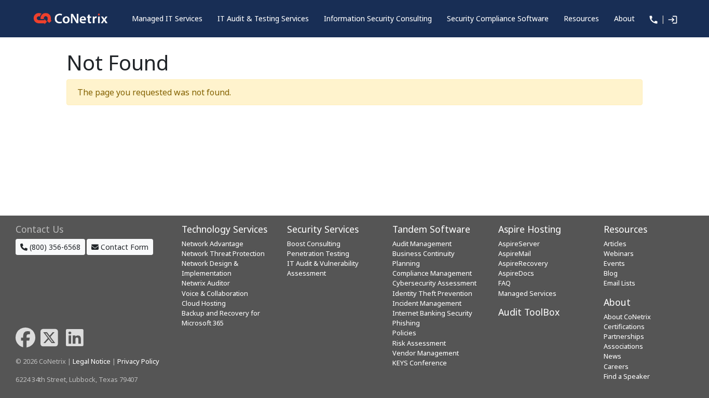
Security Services (323, 229)
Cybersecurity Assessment (434, 283)
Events (614, 263)
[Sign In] (671, 18)
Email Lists (619, 283)
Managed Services (527, 293)
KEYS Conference (419, 362)
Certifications (624, 326)
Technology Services (224, 229)
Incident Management (426, 303)
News (612, 356)
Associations (623, 346)
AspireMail (514, 253)
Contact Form (123, 247)
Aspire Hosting (529, 229)
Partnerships (624, 336)
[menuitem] (167, 18)
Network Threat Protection (223, 253)
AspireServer (519, 243)
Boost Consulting (313, 243)
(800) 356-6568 (54, 247)
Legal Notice (92, 361)
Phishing (406, 323)
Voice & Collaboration (215, 293)
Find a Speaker (627, 376)
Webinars (619, 253)
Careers (616, 366)
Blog (611, 273)
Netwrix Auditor (206, 283)
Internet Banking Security (432, 313)
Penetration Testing (318, 253)
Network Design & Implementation (210, 268)
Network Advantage (212, 243)
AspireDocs (516, 273)
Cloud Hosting (204, 303)
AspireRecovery (523, 263)
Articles (615, 243)
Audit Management (422, 243)
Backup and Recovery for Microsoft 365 (221, 318)
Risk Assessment (419, 343)
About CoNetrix (627, 316)
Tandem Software (431, 229)
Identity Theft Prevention (432, 293)
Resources (625, 229)
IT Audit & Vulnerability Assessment (323, 268)
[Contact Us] (652, 18)
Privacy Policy (138, 361)
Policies (404, 332)
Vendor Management (425, 353)
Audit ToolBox (529, 312)
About (617, 302)
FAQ (504, 283)
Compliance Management (432, 273)
